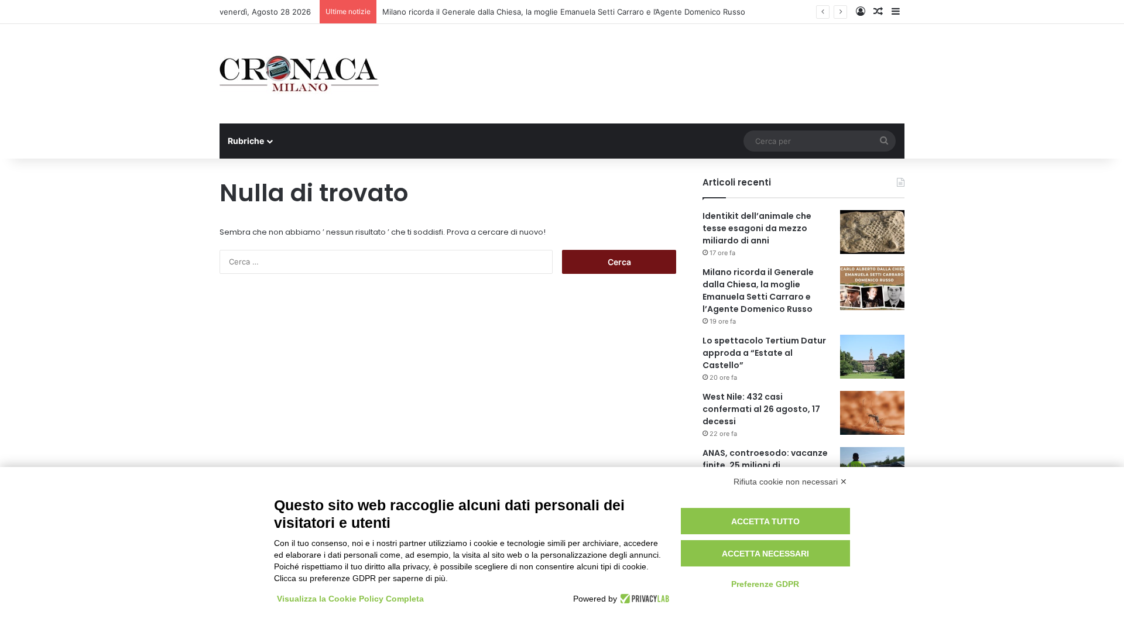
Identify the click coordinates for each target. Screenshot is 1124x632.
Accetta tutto (765, 521)
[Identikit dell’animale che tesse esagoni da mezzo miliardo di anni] (872, 232)
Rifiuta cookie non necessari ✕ (790, 481)
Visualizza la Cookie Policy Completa (350, 598)
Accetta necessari (765, 553)
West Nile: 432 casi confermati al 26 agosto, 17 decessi (761, 409)
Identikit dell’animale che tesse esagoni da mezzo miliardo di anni (756, 228)
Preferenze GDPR (765, 584)
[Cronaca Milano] (299, 73)
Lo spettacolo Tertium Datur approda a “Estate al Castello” (764, 353)
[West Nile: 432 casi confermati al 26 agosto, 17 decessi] (872, 413)
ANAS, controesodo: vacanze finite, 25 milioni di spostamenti (765, 465)
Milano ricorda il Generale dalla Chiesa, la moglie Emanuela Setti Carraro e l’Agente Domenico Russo (563, 11)
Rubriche (246, 141)
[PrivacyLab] (643, 598)
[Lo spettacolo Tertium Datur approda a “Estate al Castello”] (872, 357)
